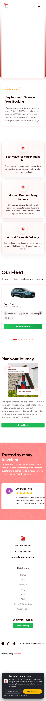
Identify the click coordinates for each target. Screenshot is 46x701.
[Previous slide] (5, 313)
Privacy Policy (8, 695)
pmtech (17, 653)
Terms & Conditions (20, 695)
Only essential (13, 691)
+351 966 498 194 (23, 545)
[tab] (15, 339)
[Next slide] (41, 313)
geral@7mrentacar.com (23, 557)
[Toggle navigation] (39, 6)
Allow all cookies (32, 691)
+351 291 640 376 (23, 551)
